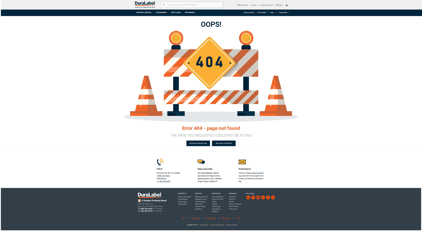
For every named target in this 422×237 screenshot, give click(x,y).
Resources (195, 218)
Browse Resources (198, 143)
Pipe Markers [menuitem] (182, 204)
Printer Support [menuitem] (200, 202)
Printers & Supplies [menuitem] (184, 197)
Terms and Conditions (217, 225)
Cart (238, 218)
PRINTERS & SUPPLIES (143, 12)
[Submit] (163, 4)
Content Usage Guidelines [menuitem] (200, 208)
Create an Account (266, 5)
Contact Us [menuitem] (232, 197)
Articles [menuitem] (214, 204)
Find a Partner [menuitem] (234, 206)
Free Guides (262, 12)
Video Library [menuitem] (216, 206)
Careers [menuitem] (231, 202)
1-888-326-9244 (242, 5)
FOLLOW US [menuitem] (250, 193)
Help (272, 12)
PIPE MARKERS (190, 12)
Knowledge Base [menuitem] (218, 197)
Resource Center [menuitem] (218, 199)
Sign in (280, 5)
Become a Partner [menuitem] (235, 204)
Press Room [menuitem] (233, 209)
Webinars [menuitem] (215, 211)
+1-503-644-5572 (163, 181)
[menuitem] (248, 197)
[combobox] (192, 5)
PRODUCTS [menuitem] (182, 193)
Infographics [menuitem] (216, 209)
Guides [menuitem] (214, 202)
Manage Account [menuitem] (201, 199)
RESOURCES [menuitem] (216, 193)
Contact (254, 5)
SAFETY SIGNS (175, 12)
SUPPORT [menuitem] (198, 193)
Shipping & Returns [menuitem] (201, 197)
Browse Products (224, 143)
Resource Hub (248, 12)
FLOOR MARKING (161, 12)
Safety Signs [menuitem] (182, 202)
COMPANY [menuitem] (232, 193)
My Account (226, 218)
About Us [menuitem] (232, 199)
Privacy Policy (204, 225)
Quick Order (283, 12)
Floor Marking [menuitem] (182, 199)
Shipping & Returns (232, 225)
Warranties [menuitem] (199, 204)
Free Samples (210, 218)
